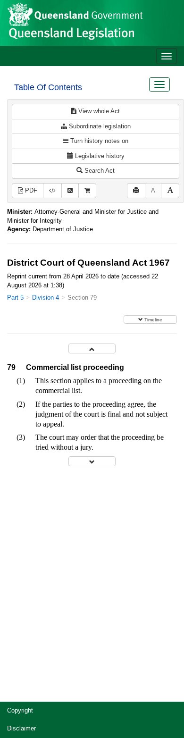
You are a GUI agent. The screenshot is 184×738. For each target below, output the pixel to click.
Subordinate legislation (99, 126)
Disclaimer (21, 728)
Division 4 (45, 297)
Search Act (99, 170)
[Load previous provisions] (92, 348)
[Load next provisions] (92, 461)
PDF (30, 190)
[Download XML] (52, 191)
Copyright (20, 710)
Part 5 (15, 297)
